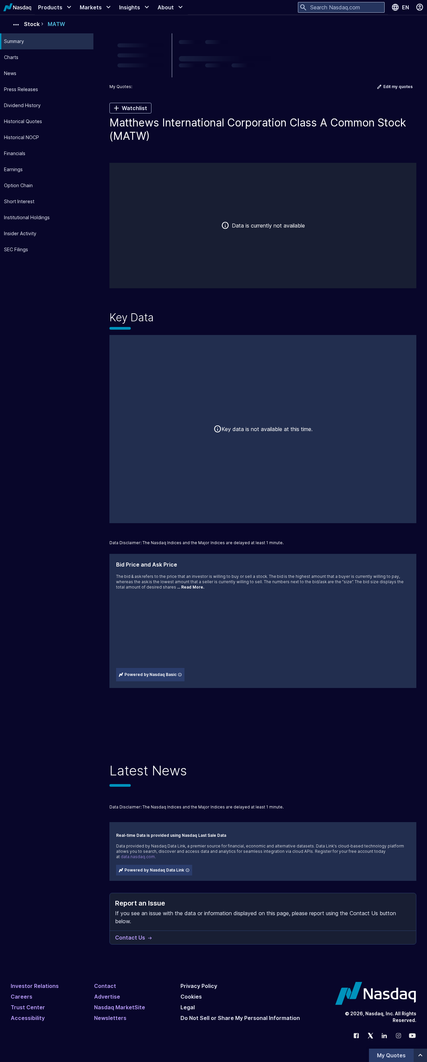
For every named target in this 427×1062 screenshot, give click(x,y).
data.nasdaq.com (138, 856)
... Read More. (190, 587)
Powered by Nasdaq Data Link (154, 869)
